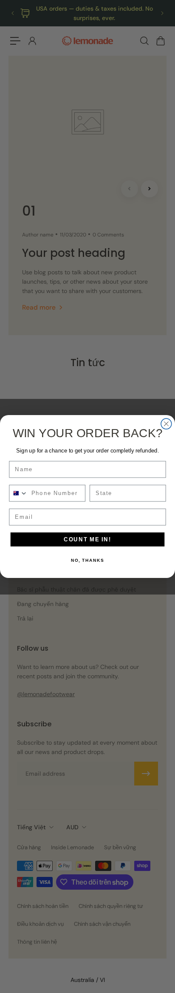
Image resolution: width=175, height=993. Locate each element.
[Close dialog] (166, 423)
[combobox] (18, 493)
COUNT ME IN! (87, 539)
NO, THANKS (87, 560)
